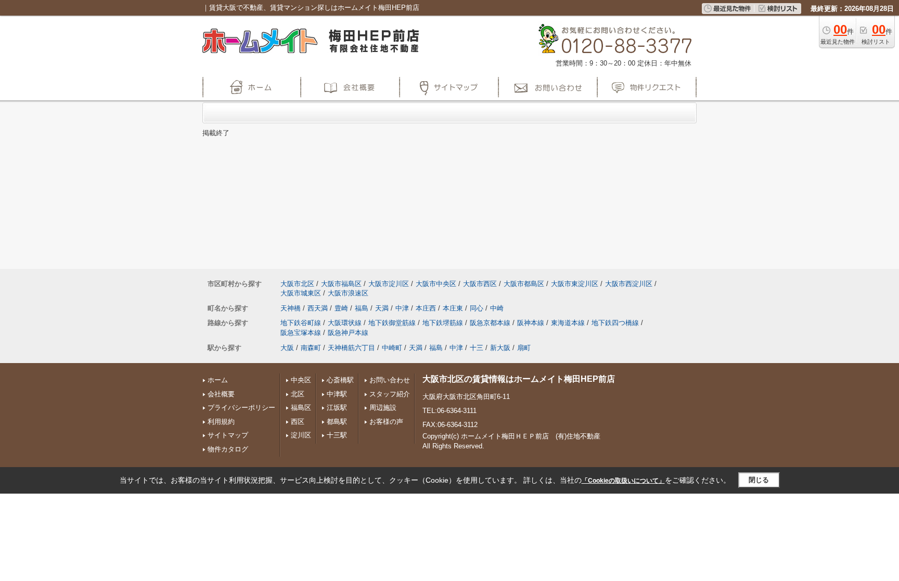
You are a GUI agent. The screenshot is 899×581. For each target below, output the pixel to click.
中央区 (301, 380)
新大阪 (500, 348)
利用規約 (221, 421)
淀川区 (301, 435)
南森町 (311, 348)
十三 (476, 348)
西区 (297, 421)
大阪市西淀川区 (628, 284)
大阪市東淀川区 (574, 284)
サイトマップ (228, 435)
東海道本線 (568, 323)
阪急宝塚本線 (300, 333)
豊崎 (341, 308)
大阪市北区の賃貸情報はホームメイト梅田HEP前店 (518, 379)
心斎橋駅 (340, 380)
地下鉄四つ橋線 (615, 323)
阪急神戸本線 (348, 333)
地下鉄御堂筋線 (392, 323)
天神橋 (290, 308)
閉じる (759, 480)
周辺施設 (382, 407)
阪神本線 (530, 323)
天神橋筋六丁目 (351, 348)
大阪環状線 (345, 323)
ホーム (218, 380)
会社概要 (221, 394)
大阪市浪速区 (348, 293)
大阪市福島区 (341, 284)
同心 (476, 308)
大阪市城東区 (300, 293)
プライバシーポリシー (241, 407)
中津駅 (337, 394)
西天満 (317, 308)
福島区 (301, 407)
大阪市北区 (297, 284)
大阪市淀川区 (388, 284)
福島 (361, 308)
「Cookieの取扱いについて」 (623, 480)
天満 (382, 308)
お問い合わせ (389, 380)
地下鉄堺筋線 (442, 323)
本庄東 (453, 308)
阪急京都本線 (490, 323)
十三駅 (337, 435)
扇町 (524, 348)
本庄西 (426, 308)
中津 (402, 308)
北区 (297, 394)
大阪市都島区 (524, 284)
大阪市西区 (480, 284)
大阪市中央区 (436, 284)
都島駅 (337, 421)
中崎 (497, 308)
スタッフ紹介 (389, 394)
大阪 (287, 348)
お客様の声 (386, 421)
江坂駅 (337, 407)
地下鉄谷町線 (300, 323)
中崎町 (392, 348)
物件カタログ (228, 449)
